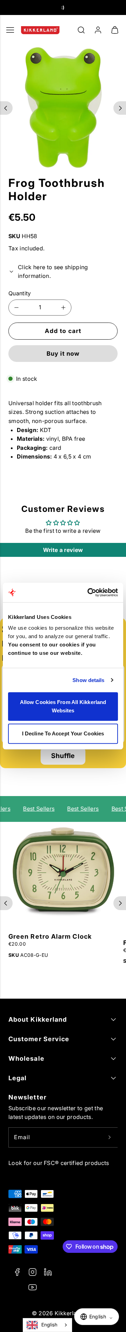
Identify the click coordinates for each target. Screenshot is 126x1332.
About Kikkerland (37, 1019)
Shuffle (63, 756)
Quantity (19, 293)
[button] (81, 30)
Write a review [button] (63, 549)
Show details (88, 680)
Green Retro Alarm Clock (50, 936)
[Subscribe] (109, 1137)
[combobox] (47, 1325)
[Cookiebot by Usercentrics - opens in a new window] (89, 592)
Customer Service (38, 1039)
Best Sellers (36, 808)
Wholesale (26, 1058)
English (49, 1324)
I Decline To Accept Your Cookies (63, 733)
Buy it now (63, 353)
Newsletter (27, 1097)
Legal (17, 1078)
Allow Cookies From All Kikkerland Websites (63, 706)
